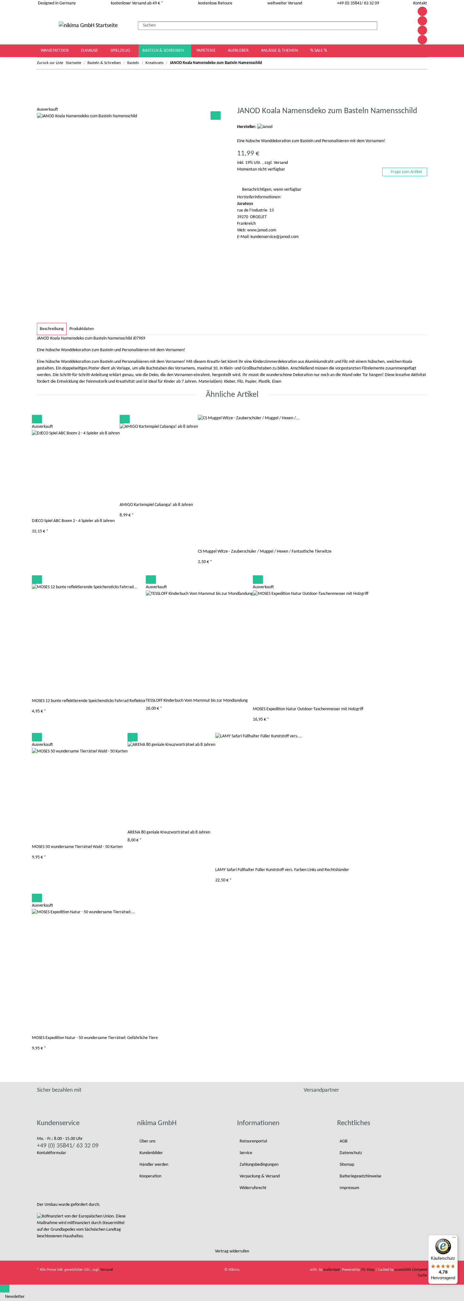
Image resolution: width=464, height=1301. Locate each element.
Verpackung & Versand (260, 1176)
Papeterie (206, 50)
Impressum (349, 1188)
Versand (281, 162)
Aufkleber (239, 50)
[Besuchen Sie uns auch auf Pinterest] (422, 21)
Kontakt (420, 3)
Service (246, 1153)
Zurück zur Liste (50, 63)
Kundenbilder (151, 1153)
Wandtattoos (55, 50)
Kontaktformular (51, 1153)
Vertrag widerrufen (232, 1251)
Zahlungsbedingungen (259, 1164)
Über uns (147, 1141)
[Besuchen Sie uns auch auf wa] (422, 39)
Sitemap (347, 1164)
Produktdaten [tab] (81, 329)
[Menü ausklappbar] (45, 25)
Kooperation (150, 1176)
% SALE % (318, 50)
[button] (395, 25)
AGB (344, 1141)
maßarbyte (331, 1270)
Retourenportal (253, 1141)
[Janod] (264, 127)
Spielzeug (120, 50)
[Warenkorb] (408, 25)
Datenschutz (351, 1153)
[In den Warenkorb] (42, 103)
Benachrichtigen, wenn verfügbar (271, 189)
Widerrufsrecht (253, 1188)
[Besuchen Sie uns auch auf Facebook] (422, 11)
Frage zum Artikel (406, 172)
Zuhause (90, 50)
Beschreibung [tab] (52, 329)
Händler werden (154, 1164)
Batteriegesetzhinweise (360, 1176)
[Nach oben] (4, 1288)
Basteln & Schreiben (163, 50)
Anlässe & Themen (280, 50)
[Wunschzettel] (402, 25)
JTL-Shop (368, 1270)
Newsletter (15, 1296)
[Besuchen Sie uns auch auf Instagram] (422, 30)
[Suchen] (382, 25)
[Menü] (454, 1239)
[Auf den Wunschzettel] (216, 115)
